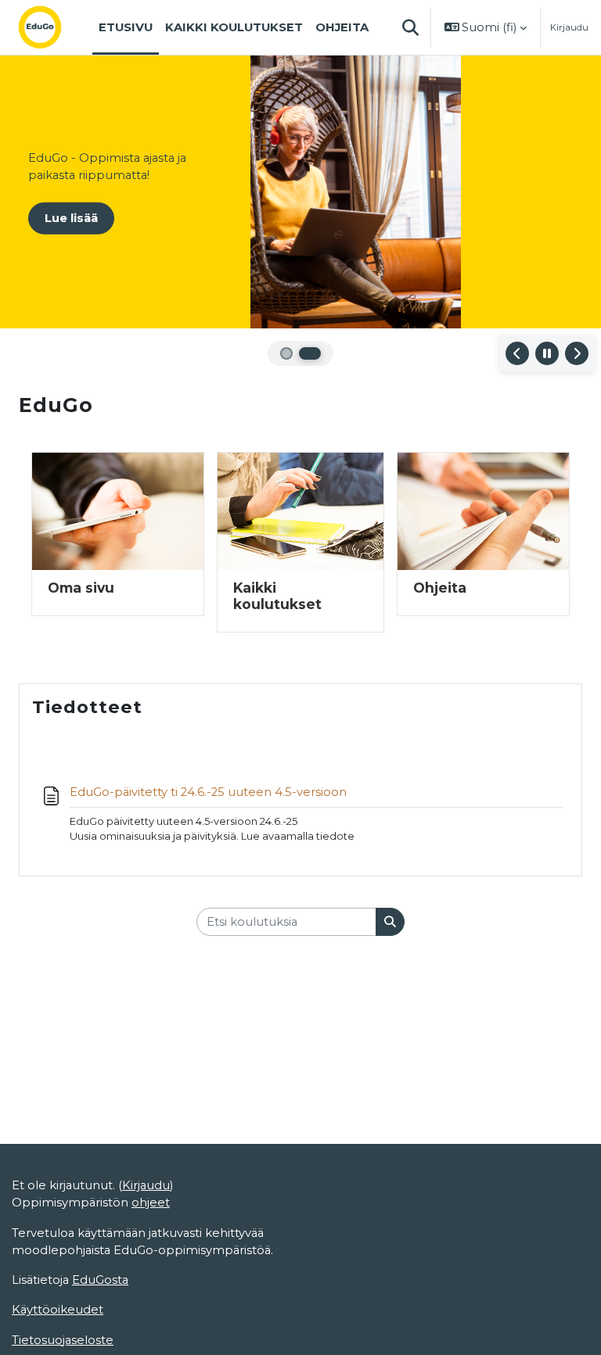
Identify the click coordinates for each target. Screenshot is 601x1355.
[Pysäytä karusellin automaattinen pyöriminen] (547, 353)
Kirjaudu (569, 27)
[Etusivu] (52, 27)
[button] (410, 27)
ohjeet (150, 1202)
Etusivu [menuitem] (126, 27)
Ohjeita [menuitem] (342, 27)
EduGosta (100, 1280)
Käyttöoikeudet (57, 1310)
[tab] (286, 353)
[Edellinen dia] (517, 353)
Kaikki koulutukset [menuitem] (234, 27)
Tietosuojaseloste (62, 1340)
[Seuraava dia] (576, 353)
